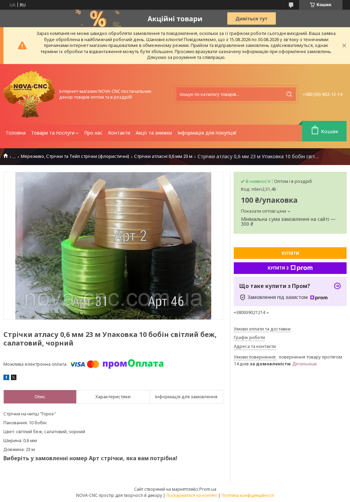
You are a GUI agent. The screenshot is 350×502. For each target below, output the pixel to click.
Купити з (278, 268)
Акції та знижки (154, 132)
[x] (13, 378)
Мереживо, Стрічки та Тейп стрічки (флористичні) (75, 156)
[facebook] (6, 378)
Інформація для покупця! (206, 132)
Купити (290, 253)
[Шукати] (289, 94)
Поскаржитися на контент (191, 495)
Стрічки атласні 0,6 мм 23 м (163, 156)
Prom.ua (207, 489)
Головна (16, 132)
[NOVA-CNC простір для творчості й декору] (29, 94)
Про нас (93, 132)
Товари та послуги (53, 132)
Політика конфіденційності (247, 495)
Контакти (119, 132)
